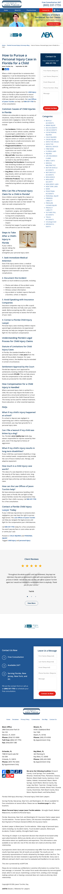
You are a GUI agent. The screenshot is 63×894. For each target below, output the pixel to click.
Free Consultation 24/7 (51, 2)
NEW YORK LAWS (52, 186)
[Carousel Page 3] (36, 597)
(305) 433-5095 (45, 759)
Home (6, 10)
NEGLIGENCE (50, 177)
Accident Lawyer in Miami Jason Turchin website (19, 826)
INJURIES (49, 154)
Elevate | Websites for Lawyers (16, 889)
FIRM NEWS (50, 149)
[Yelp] (8, 776)
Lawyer (5, 509)
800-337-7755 (28, 101)
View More (31, 603)
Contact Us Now (53, 24)
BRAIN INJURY (50, 125)
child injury (32, 92)
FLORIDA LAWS (51, 151)
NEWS (48, 189)
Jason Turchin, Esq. (22, 884)
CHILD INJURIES (15, 536)
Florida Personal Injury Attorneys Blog (18, 45)
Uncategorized (51, 222)
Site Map (44, 719)
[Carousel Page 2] (31, 597)
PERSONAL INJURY (52, 196)
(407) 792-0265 (13, 762)
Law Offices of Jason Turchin (24, 518)
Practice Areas (31, 10)
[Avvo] (4, 776)
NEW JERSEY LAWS (52, 184)
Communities (36, 719)
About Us (18, 10)
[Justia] (16, 772)
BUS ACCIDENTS (51, 128)
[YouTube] (12, 776)
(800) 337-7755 (52, 5)
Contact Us (45, 10)
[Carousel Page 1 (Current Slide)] (27, 597)
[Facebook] (4, 772)
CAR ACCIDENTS (51, 130)
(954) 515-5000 (13, 737)
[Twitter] (8, 772)
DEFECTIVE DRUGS (52, 142)
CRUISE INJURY (51, 139)
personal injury (24, 540)
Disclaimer (15, 719)
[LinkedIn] (12, 772)
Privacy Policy (25, 719)
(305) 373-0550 (45, 737)
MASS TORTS (50, 161)
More (58, 10)
